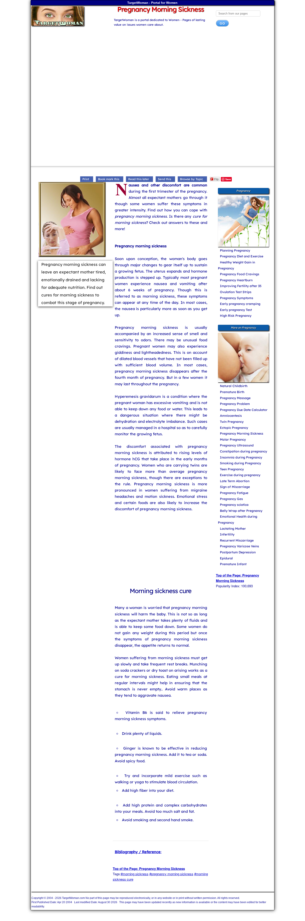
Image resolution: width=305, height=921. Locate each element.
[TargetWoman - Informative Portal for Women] (68, 16)
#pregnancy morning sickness (171, 873)
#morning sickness (134, 873)
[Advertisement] (152, 65)
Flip (216, 179)
